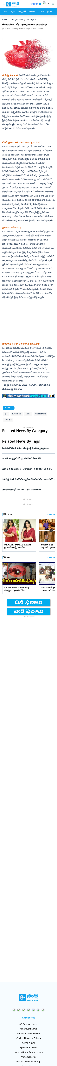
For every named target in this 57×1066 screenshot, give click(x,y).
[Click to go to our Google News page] (43, 1010)
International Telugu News (28, 1052)
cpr (6, 414)
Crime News (28, 1043)
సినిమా (41, 12)
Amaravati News (28, 1029)
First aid (8, 420)
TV (49, 4)
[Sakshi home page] (28, 997)
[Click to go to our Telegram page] (38, 1010)
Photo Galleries (28, 1057)
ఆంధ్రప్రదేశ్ (22, 12)
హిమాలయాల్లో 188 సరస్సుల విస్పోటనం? (28, 489)
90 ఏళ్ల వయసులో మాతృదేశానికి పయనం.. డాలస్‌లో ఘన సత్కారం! (28, 479)
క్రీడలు (49, 12)
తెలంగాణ (32, 12)
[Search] (40, 4)
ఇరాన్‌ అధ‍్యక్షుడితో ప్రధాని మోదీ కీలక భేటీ (27, 458)
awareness (16, 414)
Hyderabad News (29, 1047)
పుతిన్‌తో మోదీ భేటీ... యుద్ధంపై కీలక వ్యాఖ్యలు (27, 448)
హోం (5, 12)
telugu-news (17, 19)
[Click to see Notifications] (53, 4)
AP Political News (28, 1024)
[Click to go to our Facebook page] (14, 1010)
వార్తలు (12, 12)
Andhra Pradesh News (28, 1033)
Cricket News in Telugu (28, 1038)
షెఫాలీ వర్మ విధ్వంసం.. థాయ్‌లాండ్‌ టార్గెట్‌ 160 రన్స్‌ (27, 469)
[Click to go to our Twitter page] (24, 1010)
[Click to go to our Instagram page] (28, 1010)
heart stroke (40, 414)
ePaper (34, 4)
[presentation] (6, 530)
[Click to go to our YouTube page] (33, 1010)
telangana (31, 19)
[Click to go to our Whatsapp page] (19, 1010)
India (28, 414)
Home (4, 19)
